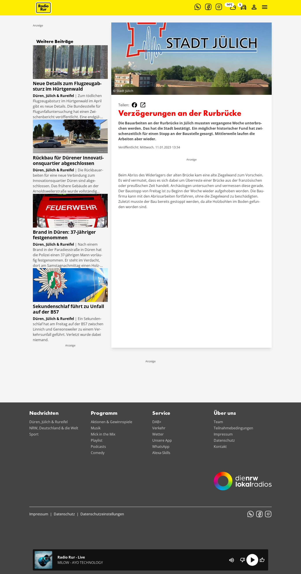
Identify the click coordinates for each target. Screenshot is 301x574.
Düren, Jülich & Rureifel (48, 421)
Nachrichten (44, 413)
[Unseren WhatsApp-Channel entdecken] (197, 6)
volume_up (232, 560)
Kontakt (220, 446)
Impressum (223, 434)
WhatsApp (160, 446)
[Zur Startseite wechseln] (43, 8)
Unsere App (162, 440)
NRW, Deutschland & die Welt (53, 428)
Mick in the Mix (103, 434)
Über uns (225, 413)
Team (218, 421)
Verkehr (158, 428)
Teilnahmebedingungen (233, 428)
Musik (95, 428)
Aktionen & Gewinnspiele (111, 421)
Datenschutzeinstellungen (102, 514)
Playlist (96, 440)
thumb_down (242, 560)
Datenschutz (224, 440)
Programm (104, 413)
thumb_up (262, 560)
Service (161, 413)
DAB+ (156, 421)
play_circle (252, 560)
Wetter (158, 434)
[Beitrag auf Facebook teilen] (134, 105)
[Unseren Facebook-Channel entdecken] (208, 6)
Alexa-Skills (161, 452)
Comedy (97, 452)
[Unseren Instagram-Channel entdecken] (218, 6)
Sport (34, 434)
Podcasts (98, 446)
